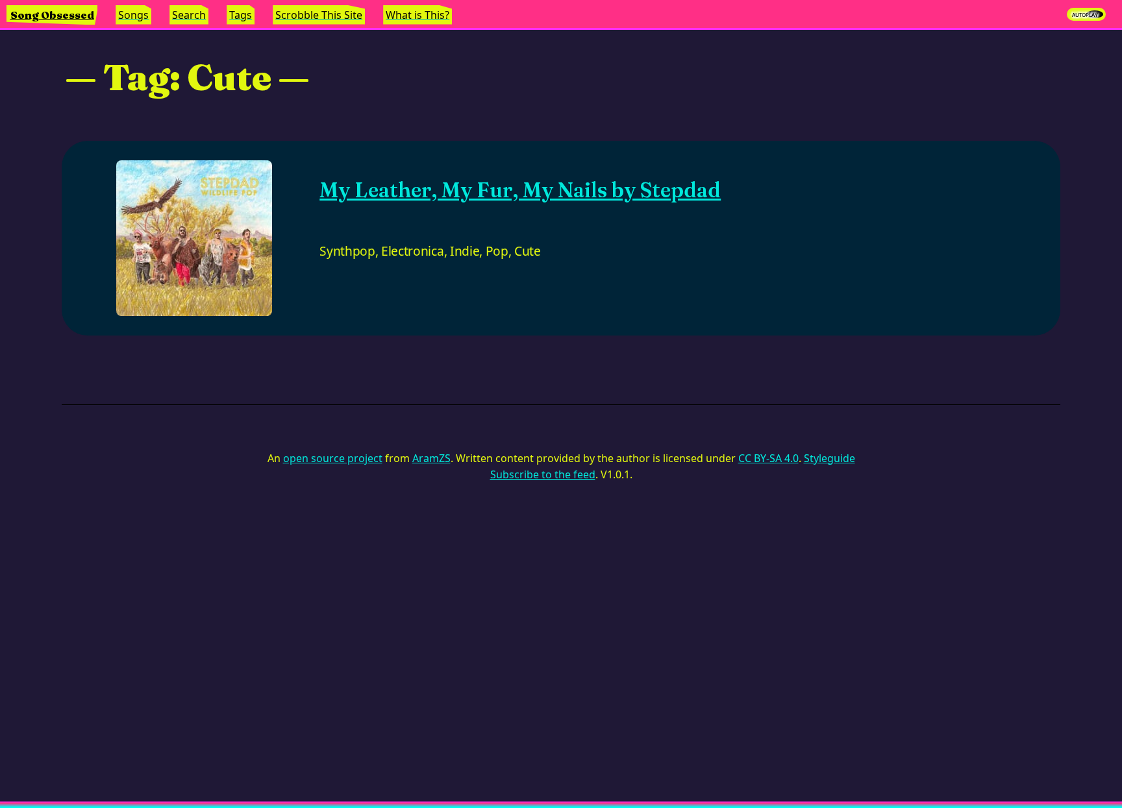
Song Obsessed (52, 14)
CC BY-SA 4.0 (768, 458)
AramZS (431, 458)
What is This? (417, 15)
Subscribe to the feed (542, 474)
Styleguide (829, 458)
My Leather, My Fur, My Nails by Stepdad (520, 189)
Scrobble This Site (318, 15)
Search (189, 15)
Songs (133, 15)
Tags (240, 15)
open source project (332, 458)
